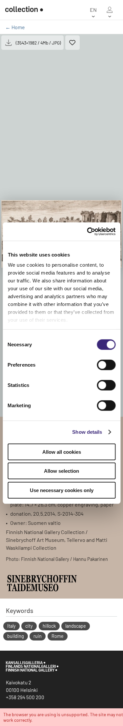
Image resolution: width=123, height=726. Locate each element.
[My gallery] (109, 10)
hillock (49, 626)
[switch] (106, 364)
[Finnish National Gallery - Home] (24, 10)
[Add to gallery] (72, 42)
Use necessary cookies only (61, 490)
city (29, 626)
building (15, 636)
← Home (15, 27)
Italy (11, 626)
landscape (75, 626)
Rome (57, 636)
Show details (87, 432)
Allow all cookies (61, 451)
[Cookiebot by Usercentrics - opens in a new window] (87, 231)
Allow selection (61, 471)
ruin (37, 636)
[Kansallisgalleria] (32, 670)
